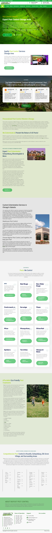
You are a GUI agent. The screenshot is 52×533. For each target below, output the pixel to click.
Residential (16, 6)
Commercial (22, 6)
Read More (25, 105)
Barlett (4, 246)
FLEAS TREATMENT (40, 318)
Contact (45, 6)
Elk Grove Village (27, 23)
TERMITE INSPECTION (24, 361)
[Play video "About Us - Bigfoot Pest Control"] (39, 60)
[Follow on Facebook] (3, 528)
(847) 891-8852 (46, 2)
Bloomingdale (17, 154)
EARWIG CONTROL (24, 318)
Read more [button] (7, 99)
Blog (41, 6)
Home (7, 6)
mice (43, 138)
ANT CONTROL (9, 295)
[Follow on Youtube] (7, 528)
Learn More (7, 34)
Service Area (35, 6)
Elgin (5, 422)
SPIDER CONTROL (8, 361)
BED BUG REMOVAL (24, 295)
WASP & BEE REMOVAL (40, 363)
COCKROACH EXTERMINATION (9, 320)
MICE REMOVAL (9, 339)
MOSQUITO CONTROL (24, 341)
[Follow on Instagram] (5, 528)
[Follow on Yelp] (9, 528)
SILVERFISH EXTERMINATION (41, 340)
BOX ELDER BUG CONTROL (41, 298)
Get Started (8, 67)
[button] (3, 94)
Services (28, 6)
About (11, 6)
